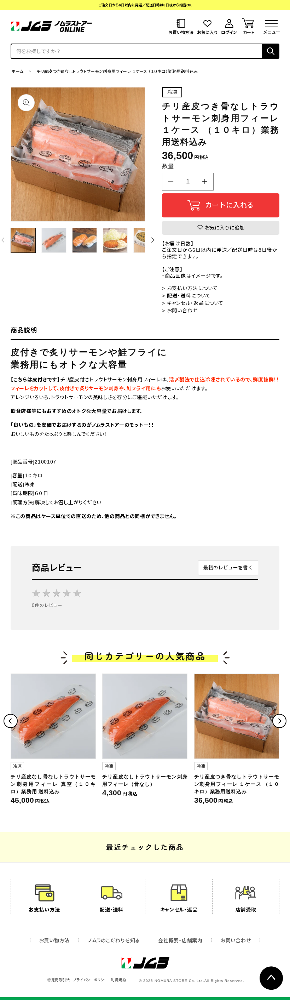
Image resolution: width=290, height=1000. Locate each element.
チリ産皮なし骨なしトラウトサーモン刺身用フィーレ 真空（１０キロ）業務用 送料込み (53, 784)
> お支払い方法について (190, 288)
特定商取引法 (58, 980)
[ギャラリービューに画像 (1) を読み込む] (23, 240)
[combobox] (136, 51)
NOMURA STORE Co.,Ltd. (179, 981)
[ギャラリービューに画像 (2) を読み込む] (53, 240)
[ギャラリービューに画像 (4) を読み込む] (115, 240)
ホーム (17, 71)
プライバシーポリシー (90, 980)
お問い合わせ (236, 940)
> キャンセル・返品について (193, 303)
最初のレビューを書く (228, 567)
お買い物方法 (54, 940)
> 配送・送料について (186, 296)
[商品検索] (270, 51)
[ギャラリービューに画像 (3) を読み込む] (84, 240)
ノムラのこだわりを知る (114, 940)
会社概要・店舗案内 (180, 940)
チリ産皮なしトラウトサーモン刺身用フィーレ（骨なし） (144, 780)
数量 (168, 166)
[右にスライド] (153, 240)
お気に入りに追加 (223, 228)
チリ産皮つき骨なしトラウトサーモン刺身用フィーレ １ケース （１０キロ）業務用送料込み (236, 784)
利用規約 (118, 980)
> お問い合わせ (180, 310)
